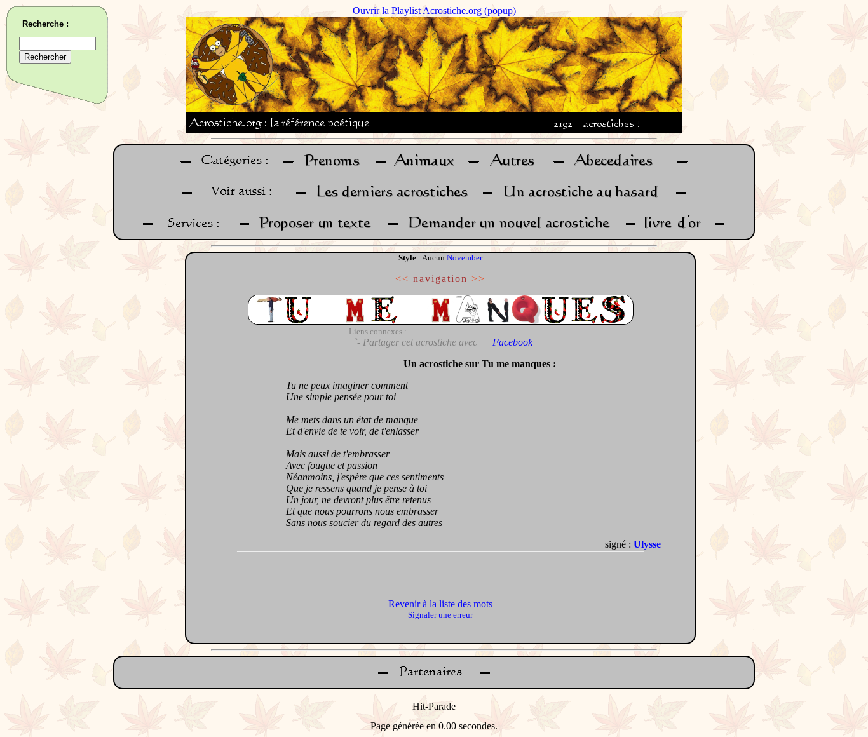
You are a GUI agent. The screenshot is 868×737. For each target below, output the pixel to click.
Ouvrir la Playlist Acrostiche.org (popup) (434, 10)
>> (478, 278)
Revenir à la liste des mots (440, 603)
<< (402, 278)
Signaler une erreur (440, 614)
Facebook (512, 342)
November (464, 257)
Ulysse (647, 544)
